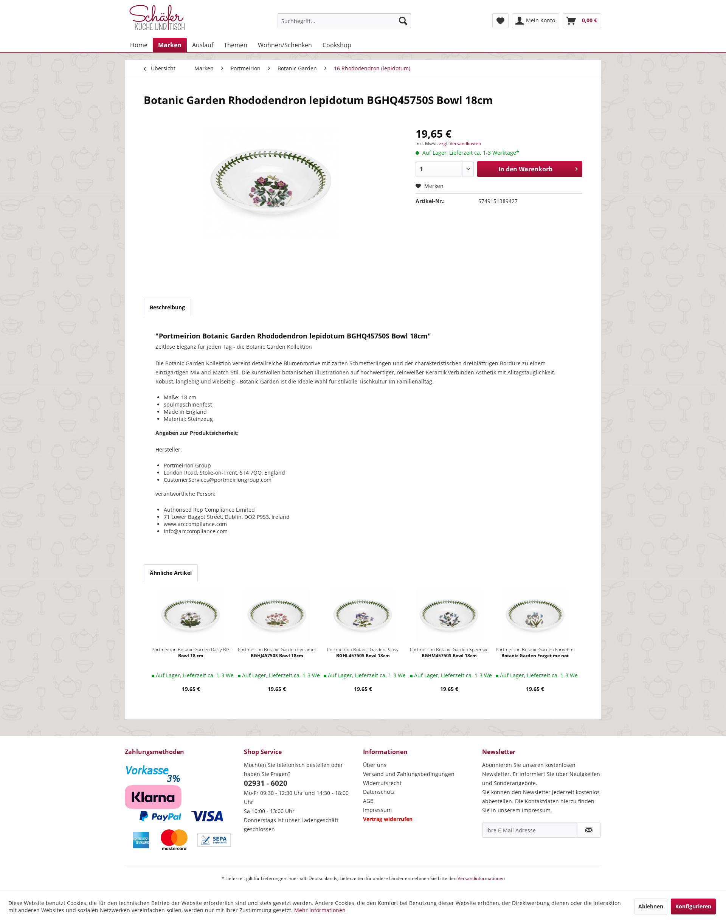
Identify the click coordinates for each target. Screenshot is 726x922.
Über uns (374, 764)
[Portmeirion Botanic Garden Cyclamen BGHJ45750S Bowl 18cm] (277, 615)
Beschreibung (167, 307)
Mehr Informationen (320, 910)
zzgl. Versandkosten (460, 143)
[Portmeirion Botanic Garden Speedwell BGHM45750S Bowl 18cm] (449, 615)
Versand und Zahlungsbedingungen (409, 774)
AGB (368, 800)
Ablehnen (650, 906)
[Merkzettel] (500, 20)
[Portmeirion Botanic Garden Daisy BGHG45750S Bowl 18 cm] (191, 615)
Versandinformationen (481, 878)
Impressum (377, 809)
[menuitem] (344, 20)
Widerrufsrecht (382, 783)
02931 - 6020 (265, 783)
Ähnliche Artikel (171, 572)
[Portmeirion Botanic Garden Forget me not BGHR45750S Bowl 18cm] (535, 615)
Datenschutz (379, 791)
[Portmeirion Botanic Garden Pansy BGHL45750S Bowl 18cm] (363, 615)
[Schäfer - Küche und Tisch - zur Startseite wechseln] (157, 19)
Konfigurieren (693, 906)
